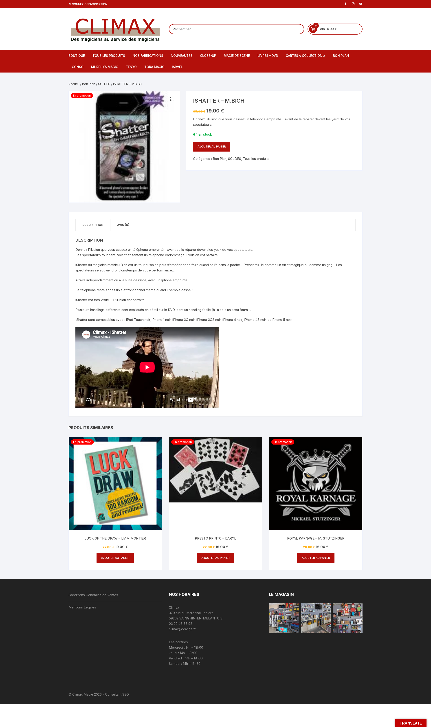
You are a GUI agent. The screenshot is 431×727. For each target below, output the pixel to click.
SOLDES (104, 84)
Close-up (208, 55)
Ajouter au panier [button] (115, 558)
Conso (78, 67)
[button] (172, 99)
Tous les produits (108, 55)
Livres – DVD (267, 55)
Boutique (76, 55)
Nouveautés (181, 55)
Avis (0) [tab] (123, 225)
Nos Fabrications (148, 55)
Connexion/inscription (89, 4)
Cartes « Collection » (305, 55)
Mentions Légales (82, 607)
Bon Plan (341, 55)
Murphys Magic (104, 67)
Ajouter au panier (212, 146)
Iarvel (177, 67)
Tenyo (131, 67)
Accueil (73, 84)
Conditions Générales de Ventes (93, 595)
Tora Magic (154, 67)
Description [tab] (92, 225)
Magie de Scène (237, 55)
